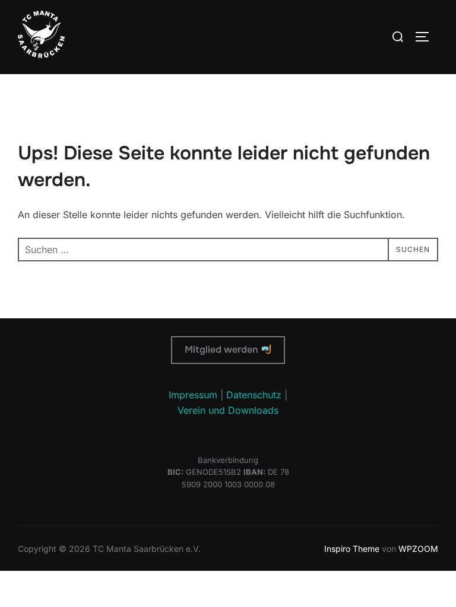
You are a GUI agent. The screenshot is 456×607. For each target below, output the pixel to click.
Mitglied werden (223, 349)
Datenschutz (253, 395)
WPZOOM (418, 549)
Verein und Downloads (228, 410)
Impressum (193, 395)
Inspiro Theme (351, 549)
